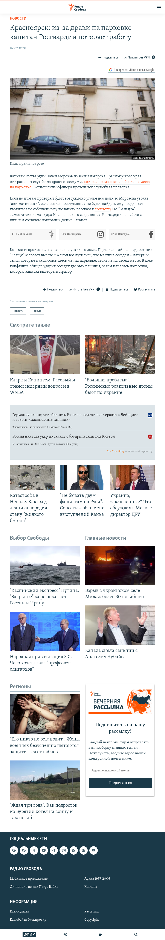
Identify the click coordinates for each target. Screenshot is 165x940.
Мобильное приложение (29, 878)
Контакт (90, 887)
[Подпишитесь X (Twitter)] (34, 850)
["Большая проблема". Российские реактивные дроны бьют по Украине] (120, 354)
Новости (18, 19)
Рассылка (91, 911)
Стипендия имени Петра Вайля (34, 887)
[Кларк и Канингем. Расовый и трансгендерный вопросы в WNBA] (45, 354)
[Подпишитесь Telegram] (54, 850)
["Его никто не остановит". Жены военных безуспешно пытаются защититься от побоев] (45, 714)
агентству (103, 209)
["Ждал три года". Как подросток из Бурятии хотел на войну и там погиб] (45, 780)
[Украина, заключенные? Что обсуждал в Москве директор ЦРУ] (132, 477)
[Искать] (136, 934)
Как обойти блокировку (28, 920)
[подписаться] (93, 850)
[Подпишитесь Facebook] (24, 850)
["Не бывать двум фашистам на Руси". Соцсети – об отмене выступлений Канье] (82, 477)
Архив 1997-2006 (97, 878)
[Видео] (100, 934)
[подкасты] (65, 934)
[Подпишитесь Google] (14, 850)
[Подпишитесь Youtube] (44, 850)
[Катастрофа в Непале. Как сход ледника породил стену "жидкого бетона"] (32, 477)
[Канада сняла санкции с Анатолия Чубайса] (120, 625)
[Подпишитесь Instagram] (64, 850)
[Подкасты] (83, 850)
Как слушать (19, 911)
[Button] (108, 57)
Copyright (91, 920)
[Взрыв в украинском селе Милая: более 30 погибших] (120, 565)
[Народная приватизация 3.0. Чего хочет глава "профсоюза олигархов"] (45, 631)
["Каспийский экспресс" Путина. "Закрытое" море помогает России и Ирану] (45, 565)
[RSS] (74, 850)
